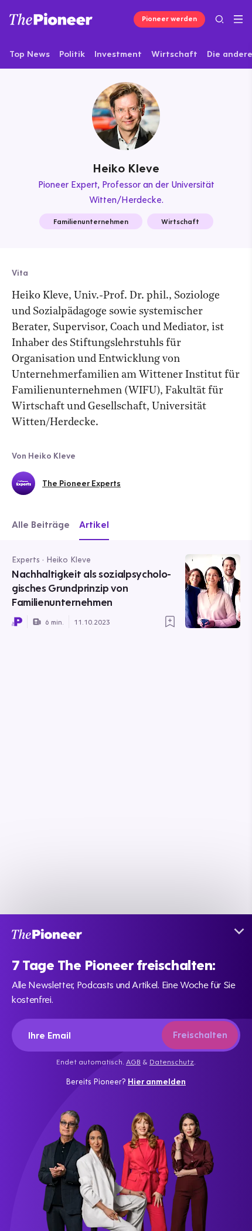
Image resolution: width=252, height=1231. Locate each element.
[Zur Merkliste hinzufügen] (170, 621)
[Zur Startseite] (51, 19)
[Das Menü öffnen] (238, 19)
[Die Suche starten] (219, 19)
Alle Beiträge (41, 524)
